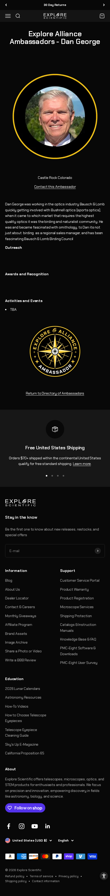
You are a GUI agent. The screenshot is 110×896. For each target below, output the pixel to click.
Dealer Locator (17, 598)
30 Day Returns (55, 5)
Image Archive (16, 642)
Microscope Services (77, 607)
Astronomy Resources (23, 697)
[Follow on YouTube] (34, 826)
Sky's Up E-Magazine (21, 744)
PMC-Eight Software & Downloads (78, 651)
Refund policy (14, 876)
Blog (8, 580)
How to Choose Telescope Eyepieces (25, 718)
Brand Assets (16, 633)
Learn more (82, 463)
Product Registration (77, 598)
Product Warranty (74, 589)
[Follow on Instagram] (21, 826)
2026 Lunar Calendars (22, 688)
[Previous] (6, 5)
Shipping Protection (76, 616)
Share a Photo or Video (23, 651)
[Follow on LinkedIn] (47, 826)
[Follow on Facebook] (8, 826)
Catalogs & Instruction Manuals (78, 627)
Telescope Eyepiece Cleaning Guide (21, 732)
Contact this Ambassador (55, 186)
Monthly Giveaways (20, 616)
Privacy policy (69, 876)
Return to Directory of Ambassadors (55, 393)
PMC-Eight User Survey (78, 662)
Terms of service (41, 876)
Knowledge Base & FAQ (78, 639)
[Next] (104, 5)
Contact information (46, 881)
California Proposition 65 (24, 753)
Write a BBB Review (20, 660)
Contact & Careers (20, 607)
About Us (12, 589)
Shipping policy (16, 881)
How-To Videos (16, 706)
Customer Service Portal (80, 580)
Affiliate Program (18, 624)
